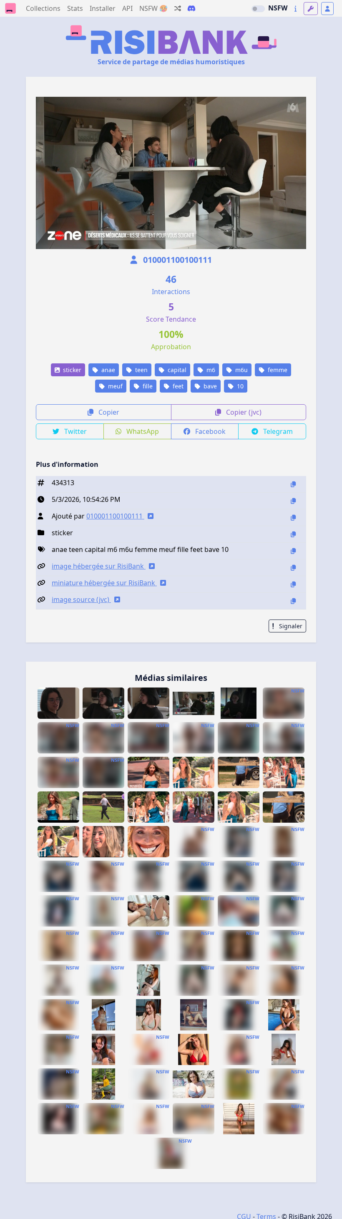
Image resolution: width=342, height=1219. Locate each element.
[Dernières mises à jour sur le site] (295, 8)
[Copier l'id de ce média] (293, 484)
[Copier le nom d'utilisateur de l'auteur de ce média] (293, 517)
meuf (114, 386)
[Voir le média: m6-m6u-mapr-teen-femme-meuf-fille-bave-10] (148, 772)
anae (107, 370)
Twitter (75, 431)
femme (276, 370)
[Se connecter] (327, 8)
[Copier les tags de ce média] (293, 550)
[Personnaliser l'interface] (311, 8)
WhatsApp (142, 431)
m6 (210, 370)
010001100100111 (176, 259)
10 (239, 386)
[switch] (258, 8)
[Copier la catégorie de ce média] (293, 534)
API (127, 8)
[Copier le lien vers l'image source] (293, 600)
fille (147, 386)
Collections (43, 8)
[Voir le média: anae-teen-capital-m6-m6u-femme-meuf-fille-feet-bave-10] (58, 703)
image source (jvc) (81, 599)
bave (209, 386)
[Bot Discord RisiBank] (191, 8)
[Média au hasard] (177, 8)
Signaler (289, 626)
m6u (241, 370)
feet (177, 386)
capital (176, 370)
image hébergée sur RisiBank (99, 566)
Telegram (277, 431)
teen (140, 370)
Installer (103, 8)
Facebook (210, 431)
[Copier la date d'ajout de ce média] (293, 500)
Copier (108, 412)
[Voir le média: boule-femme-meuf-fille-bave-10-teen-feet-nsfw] (193, 1118)
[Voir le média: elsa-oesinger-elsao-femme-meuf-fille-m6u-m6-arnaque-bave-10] (193, 911)
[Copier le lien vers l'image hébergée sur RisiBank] (293, 567)
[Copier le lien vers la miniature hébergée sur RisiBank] (293, 584)
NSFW (277, 8)
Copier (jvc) (243, 412)
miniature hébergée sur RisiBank (104, 582)
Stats (75, 8)
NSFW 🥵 (153, 8)
